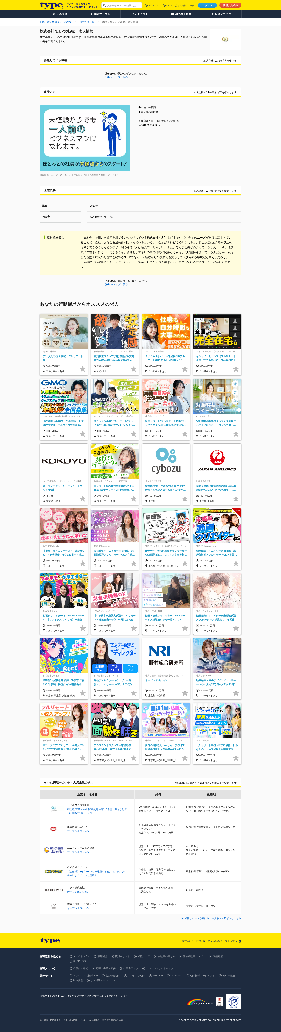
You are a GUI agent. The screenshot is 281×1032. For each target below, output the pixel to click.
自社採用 (63, 1020)
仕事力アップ (130, 968)
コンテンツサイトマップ (159, 968)
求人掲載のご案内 (186, 5)
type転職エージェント (202, 975)
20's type (158, 975)
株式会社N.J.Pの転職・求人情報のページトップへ (209, 941)
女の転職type (113, 975)
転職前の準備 (80, 968)
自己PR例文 (80, 961)
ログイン (207, 5)
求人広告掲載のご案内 (112, 1020)
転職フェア (144, 956)
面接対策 (218, 956)
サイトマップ (154, 5)
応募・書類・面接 (106, 968)
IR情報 (53, 1020)
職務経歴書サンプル (194, 956)
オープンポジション (78, 831)
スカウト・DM (81, 956)
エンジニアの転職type (85, 975)
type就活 (78, 980)
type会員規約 (94, 1020)
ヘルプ (169, 5)
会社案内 (44, 1020)
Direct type (176, 975)
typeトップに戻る (118, 77)
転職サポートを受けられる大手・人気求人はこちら (213, 918)
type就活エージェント (103, 980)
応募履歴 (102, 956)
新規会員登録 (230, 5)
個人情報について (77, 1020)
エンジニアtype (136, 975)
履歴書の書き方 (166, 956)
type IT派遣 (229, 975)
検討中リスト (122, 956)
